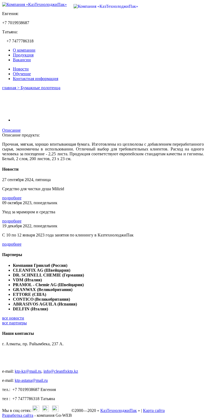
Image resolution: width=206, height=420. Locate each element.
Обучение (22, 73)
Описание (11, 130)
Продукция (23, 55)
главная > (11, 87)
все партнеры (14, 323)
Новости (21, 69)
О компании (24, 50)
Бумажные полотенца (40, 87)
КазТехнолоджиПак (118, 410)
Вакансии (22, 60)
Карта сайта (154, 410)
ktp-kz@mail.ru (28, 371)
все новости (13, 318)
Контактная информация (35, 78)
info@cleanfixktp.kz (60, 371)
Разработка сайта (17, 415)
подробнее (11, 198)
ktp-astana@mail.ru (31, 380)
